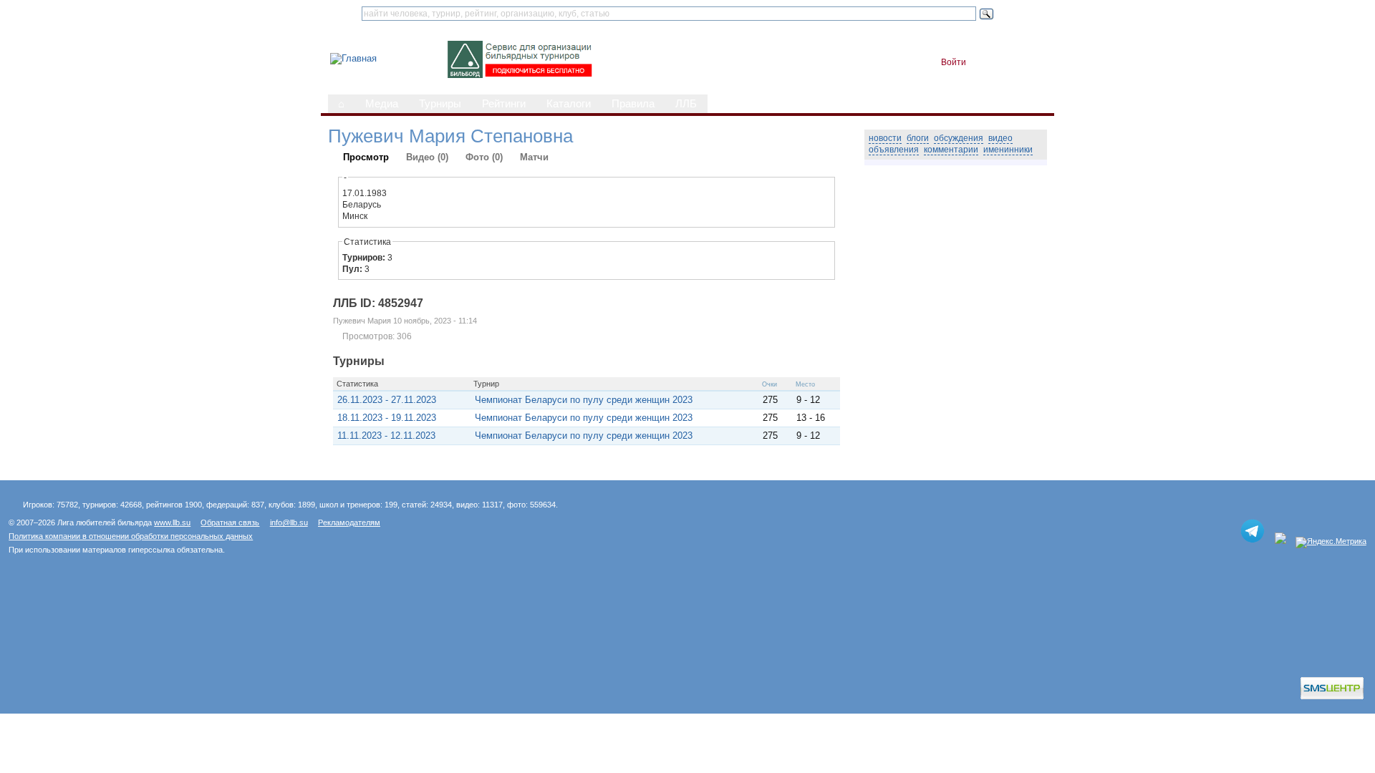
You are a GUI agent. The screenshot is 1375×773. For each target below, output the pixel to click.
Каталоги (568, 104)
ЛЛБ (686, 104)
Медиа (381, 104)
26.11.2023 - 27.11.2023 (386, 399)
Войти (953, 62)
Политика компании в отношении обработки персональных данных (131, 536)
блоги (918, 138)
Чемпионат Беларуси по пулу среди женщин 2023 (584, 399)
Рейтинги (504, 104)
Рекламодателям (349, 522)
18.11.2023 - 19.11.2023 (386, 417)
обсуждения (958, 138)
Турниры (440, 104)
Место (805, 384)
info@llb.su (289, 522)
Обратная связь (230, 522)
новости (885, 138)
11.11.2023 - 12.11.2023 (386, 435)
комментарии (951, 150)
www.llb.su (172, 522)
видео (1000, 138)
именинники (1008, 150)
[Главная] (353, 58)
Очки (769, 384)
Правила (633, 104)
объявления (894, 150)
